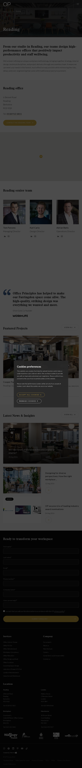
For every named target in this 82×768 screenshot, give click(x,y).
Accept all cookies (29, 395)
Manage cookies (27, 401)
